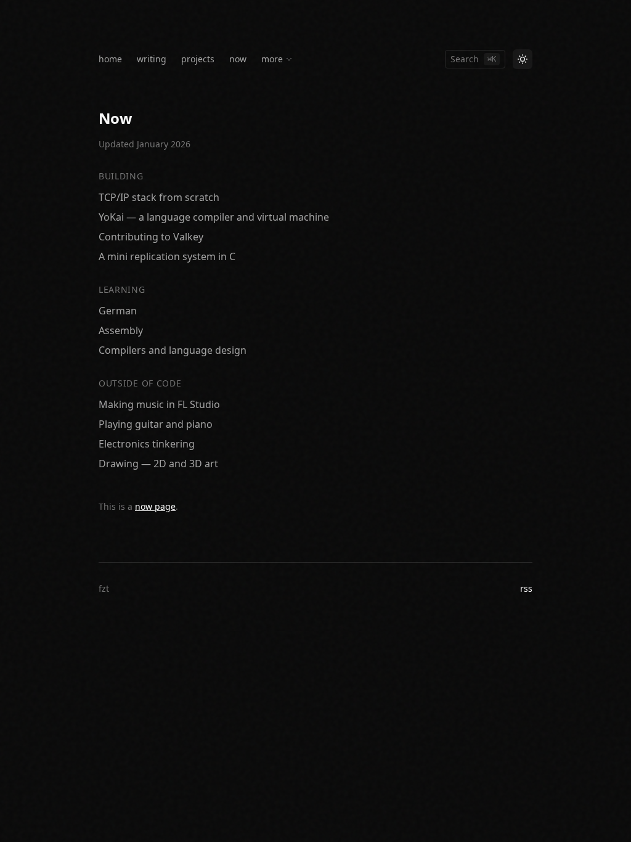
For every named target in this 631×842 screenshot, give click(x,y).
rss (526, 588)
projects (197, 59)
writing (151, 59)
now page (155, 506)
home (110, 59)
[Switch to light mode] (522, 59)
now (237, 59)
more (272, 59)
